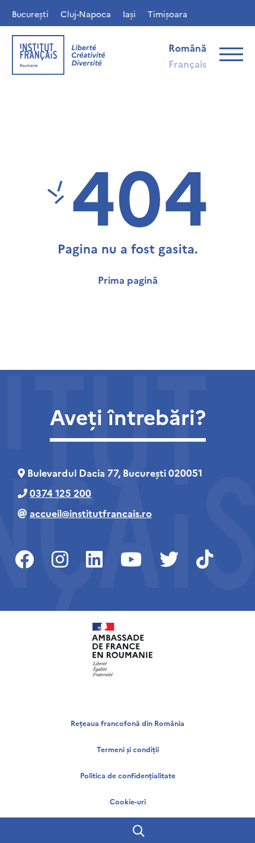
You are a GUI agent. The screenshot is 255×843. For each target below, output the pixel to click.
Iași (129, 14)
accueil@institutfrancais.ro (91, 512)
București (30, 14)
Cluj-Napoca (85, 14)
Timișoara (167, 14)
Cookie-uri (128, 801)
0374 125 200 (60, 492)
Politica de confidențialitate (128, 775)
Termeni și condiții (128, 749)
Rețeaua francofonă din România (127, 723)
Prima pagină (128, 279)
